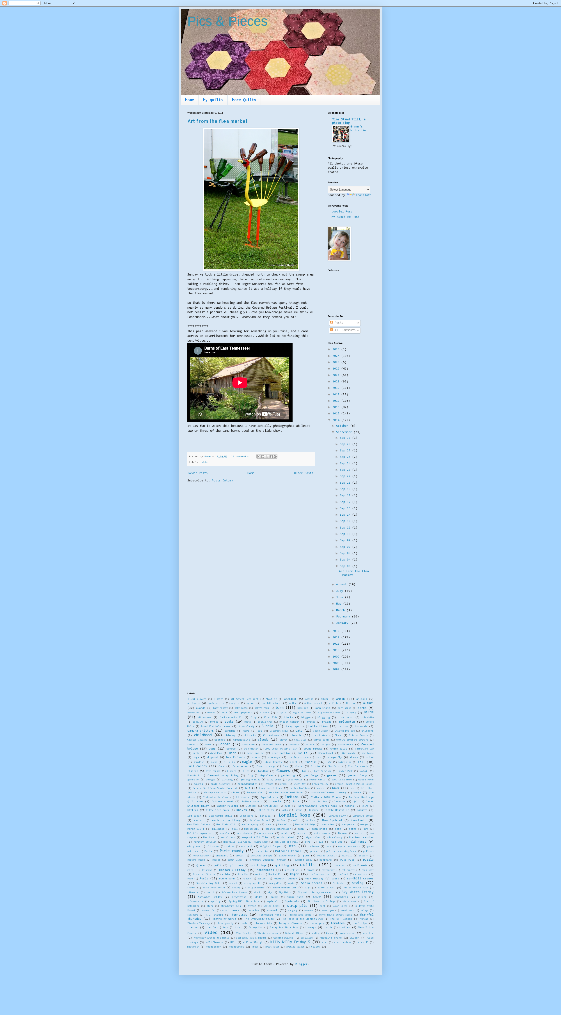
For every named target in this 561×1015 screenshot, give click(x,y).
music (285, 833)
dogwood (212, 757)
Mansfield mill (226, 825)
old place (193, 846)
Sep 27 (346, 450)
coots (208, 745)
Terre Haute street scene (335, 915)
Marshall (283, 825)
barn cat (302, 708)
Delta (302, 753)
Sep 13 (346, 521)
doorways (274, 757)
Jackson (339, 801)
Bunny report (294, 726)
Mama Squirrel (332, 820)
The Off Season (341, 919)
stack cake (349, 901)
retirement (348, 870)
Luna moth (199, 820)
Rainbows (207, 870)
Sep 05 (346, 553)
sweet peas (347, 910)
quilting (282, 865)
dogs (196, 757)
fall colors (197, 766)
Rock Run (243, 874)
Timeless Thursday (198, 923)
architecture (272, 703)
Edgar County (273, 762)
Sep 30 (346, 438)
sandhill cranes (360, 878)
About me (271, 699)
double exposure (299, 757)
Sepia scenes (311, 883)
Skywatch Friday (210, 897)
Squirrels (292, 901)
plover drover (287, 856)
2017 (336, 401)
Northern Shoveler (205, 842)
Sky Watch (285, 892)
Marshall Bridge (305, 825)
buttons (343, 726)
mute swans (322, 833)
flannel (231, 771)
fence (299, 766)
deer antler (255, 753)
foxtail (363, 771)
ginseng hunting (250, 780)
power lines (235, 860)
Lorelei (265, 816)
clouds (263, 739)
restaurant (328, 870)
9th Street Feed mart (244, 699)
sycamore (192, 915)
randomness (265, 870)
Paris (208, 851)
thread (364, 919)
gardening (288, 775)
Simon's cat (326, 887)
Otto (292, 846)
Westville (306, 938)
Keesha (349, 806)
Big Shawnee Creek (329, 713)
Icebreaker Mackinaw (215, 797)
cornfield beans (271, 745)
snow (317, 897)
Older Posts (303, 473)
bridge (326, 722)
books (229, 721)
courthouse (345, 744)
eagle (247, 762)
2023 (336, 362)
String (252, 906)
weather (368, 933)
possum (216, 860)
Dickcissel (325, 753)
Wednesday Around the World (211, 938)
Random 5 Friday (232, 870)
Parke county (231, 851)
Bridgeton (347, 721)
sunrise (254, 910)
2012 (336, 637)
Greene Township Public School (354, 784)
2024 (336, 356)
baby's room (261, 708)
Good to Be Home (342, 780)
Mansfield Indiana (198, 825)
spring (215, 901)
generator (193, 780)
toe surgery (317, 923)
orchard (246, 846)
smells (275, 897)
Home (189, 99)
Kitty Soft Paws (217, 810)
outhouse (313, 846)
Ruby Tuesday (314, 878)
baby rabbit (220, 708)
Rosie (204, 878)
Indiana (292, 797)
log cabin (194, 816)
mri (366, 829)
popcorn (363, 856)
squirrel (272, 901)
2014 (336, 420)
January (343, 623)
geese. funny (357, 775)
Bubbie (267, 726)
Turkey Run (255, 928)
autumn (368, 703)
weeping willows (283, 938)
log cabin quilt (220, 816)
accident (290, 699)
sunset (272, 910)
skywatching (239, 897)
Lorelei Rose (342, 211)
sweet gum (328, 910)
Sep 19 (346, 489)
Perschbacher (201, 856)
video (205, 462)
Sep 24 (346, 463)
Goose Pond (366, 779)
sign (307, 888)
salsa (335, 878)
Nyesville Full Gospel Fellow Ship (245, 842)
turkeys (310, 927)
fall (361, 762)
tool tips (360, 923)
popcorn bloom (196, 860)
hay (352, 788)
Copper (224, 744)
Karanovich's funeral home (317, 806)
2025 (336, 349)
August (342, 584)
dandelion (216, 753)
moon (301, 829)
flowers (283, 771)
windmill (363, 942)
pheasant (222, 855)
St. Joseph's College (321, 901)
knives (241, 810)
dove (318, 757)
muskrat (302, 833)
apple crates (216, 703)
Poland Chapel (326, 856)
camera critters (200, 730)
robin (226, 874)
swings (364, 910)
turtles (344, 927)
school (233, 883)
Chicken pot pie (345, 731)
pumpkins (326, 860)
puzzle (368, 859)
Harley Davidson (300, 788)
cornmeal (293, 745)
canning (230, 731)
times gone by (225, 923)
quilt (217, 865)
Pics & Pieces (227, 21)
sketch (210, 892)
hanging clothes (270, 788)
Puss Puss (347, 860)
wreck (255, 947)
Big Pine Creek (302, 713)
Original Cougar (270, 846)
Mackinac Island (260, 820)
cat (259, 731)
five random (213, 771)
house (357, 792)
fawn (285, 766)
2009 (336, 656)
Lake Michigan (266, 810)
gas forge (311, 775)
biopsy (351, 712)
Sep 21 (346, 483)
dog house (368, 753)
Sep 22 (346, 476)
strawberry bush (231, 906)
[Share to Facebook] (271, 456)
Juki (287, 806)
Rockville (275, 874)
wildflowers (214, 942)
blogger (306, 717)
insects (275, 801)
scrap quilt (252, 883)
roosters (361, 874)
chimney (230, 735)
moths (353, 829)
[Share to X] (267, 456)
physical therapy (261, 856)
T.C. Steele (214, 915)
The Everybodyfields (259, 919)
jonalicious (270, 806)
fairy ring (344, 762)
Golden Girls (317, 780)
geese (331, 775)
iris (296, 801)
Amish (340, 699)
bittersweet (204, 717)
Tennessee (239, 914)
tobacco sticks (263, 923)
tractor (192, 927)
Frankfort (193, 776)
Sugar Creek (339, 906)
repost (310, 870)
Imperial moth (269, 797)
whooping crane (331, 938)
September (345, 432)
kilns (365, 806)
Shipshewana (255, 887)
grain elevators (221, 784)
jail (356, 802)
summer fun (208, 910)
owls (328, 846)
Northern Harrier (361, 837)
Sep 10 (346, 534)
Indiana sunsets (252, 802)
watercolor (347, 933)
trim (225, 928)
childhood (203, 735)
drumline (199, 762)
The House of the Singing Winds (302, 919)
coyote (231, 749)
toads (243, 923)
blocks (288, 717)
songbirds (341, 897)
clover (283, 740)
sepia (291, 883)
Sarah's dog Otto (208, 883)
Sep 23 (346, 470)
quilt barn (236, 866)
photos (240, 856)
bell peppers (243, 712)
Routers (262, 879)
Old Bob (336, 842)
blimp (253, 717)
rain (190, 870)
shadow (191, 888)
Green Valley (320, 784)
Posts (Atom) (222, 480)
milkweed (218, 829)
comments (192, 745)
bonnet (214, 722)
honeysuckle (254, 793)
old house (358, 841)
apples (235, 703)
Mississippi (251, 829)
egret (294, 762)
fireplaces (334, 766)
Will (233, 942)
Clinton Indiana (197, 740)
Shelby (236, 888)
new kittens (227, 837)
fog (304, 771)
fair (329, 762)
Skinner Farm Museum (234, 892)
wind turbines (342, 942)
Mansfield (358, 820)
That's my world (224, 919)
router (247, 879)
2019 (336, 388)
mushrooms (266, 833)
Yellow (315, 947)
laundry (313, 810)
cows (212, 748)
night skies (312, 837)
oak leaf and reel (286, 842)
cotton (310, 745)
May (339, 603)
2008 (336, 663)
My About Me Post (346, 217)
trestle (211, 928)
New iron (208, 837)
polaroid (346, 856)
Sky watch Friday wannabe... (316, 892)
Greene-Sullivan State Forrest (215, 788)
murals (224, 833)
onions (230, 846)
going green (274, 780)
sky (270, 892)
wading (316, 933)
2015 (336, 413)
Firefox (315, 766)
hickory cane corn (215, 793)
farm (221, 766)
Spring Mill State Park (244, 901)
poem (306, 855)
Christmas (271, 735)
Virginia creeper (268, 933)
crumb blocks (313, 749)
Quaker (201, 865)
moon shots (319, 829)
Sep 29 (346, 444)
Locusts (362, 810)
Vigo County (243, 933)
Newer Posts (198, 473)
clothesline (241, 740)
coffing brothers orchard (352, 740)
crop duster (250, 749)
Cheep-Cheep (320, 731)
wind (324, 942)
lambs (284, 810)
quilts (308, 865)
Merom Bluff (195, 829)
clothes (219, 740)
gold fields (295, 780)
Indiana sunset (222, 801)
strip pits (297, 906)
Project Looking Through (268, 860)
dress (354, 757)
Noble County (334, 837)
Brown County (246, 726)
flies (246, 771)
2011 (336, 643)
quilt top (258, 865)
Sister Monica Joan (355, 888)
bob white (368, 717)
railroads (360, 865)
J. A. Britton (318, 802)
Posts (338, 322)
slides (258, 897)
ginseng (227, 779)
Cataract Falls (279, 731)
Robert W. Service (204, 874)
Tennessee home (270, 915)
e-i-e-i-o (230, 762)
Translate (363, 195)
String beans (271, 906)
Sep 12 (346, 527)
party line (262, 851)
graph (283, 784)
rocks (258, 874)
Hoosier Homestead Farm (286, 792)
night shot (286, 837)
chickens (367, 731)
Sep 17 (346, 502)
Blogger (301, 964)
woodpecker (213, 947)
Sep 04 (346, 559)
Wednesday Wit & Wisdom (251, 938)
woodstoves (236, 947)
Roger (294, 874)
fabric (310, 762)
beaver (211, 713)
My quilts (213, 99)
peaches (315, 851)
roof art (343, 874)
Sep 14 (346, 514)
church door (319, 735)
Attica (350, 703)
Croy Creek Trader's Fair (281, 749)
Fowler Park (345, 771)
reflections (292, 870)
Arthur (293, 703)
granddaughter (247, 784)
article (333, 703)
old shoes (213, 846)
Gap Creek (267, 776)
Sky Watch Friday (358, 892)
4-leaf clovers (196, 699)
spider (362, 897)
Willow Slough (253, 942)
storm (210, 906)
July (340, 591)
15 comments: (241, 456)
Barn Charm (322, 708)
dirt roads (348, 753)
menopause (348, 825)
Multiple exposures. (200, 833)
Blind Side (270, 717)
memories (328, 824)
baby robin (241, 708)
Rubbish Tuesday (285, 878)
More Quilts (244, 99)
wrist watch (272, 947)
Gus (247, 788)
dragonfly (335, 757)
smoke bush (295, 897)
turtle (328, 928)
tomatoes (338, 923)
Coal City (300, 740)
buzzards (361, 726)
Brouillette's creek (215, 726)
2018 (336, 394)
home (236, 792)
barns (362, 708)
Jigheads (251, 806)
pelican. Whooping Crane (341, 851)
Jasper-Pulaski (227, 806)
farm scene (240, 766)
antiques (193, 703)
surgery (292, 910)
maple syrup (250, 824)
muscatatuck (245, 833)
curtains (198, 753)
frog (250, 776)
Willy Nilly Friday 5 (290, 942)
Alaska (309, 699)
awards (200, 708)
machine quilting (226, 820)
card (246, 731)
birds (369, 712)
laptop (298, 810)
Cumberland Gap (364, 749)
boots (247, 722)
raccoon (340, 865)
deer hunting (281, 753)
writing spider (295, 947)
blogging (324, 717)
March (341, 610)
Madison (281, 820)
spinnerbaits (195, 901)
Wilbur (354, 938)
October (343, 426)
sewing (358, 883)
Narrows (342, 833)
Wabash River (294, 933)
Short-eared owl (284, 887)
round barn (227, 878)
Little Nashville (337, 810)
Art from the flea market (217, 121)
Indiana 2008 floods (326, 797)
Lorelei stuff (337, 816)
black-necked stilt (231, 717)
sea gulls (275, 883)
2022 (336, 368)
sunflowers (231, 910)
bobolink (198, 722)
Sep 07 (346, 547)
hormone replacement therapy (329, 793)
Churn (338, 735)
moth (338, 829)
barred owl (194, 713)
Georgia (210, 780)
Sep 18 (346, 495)
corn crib (248, 745)
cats (298, 730)
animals (361, 699)
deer (232, 753)
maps (269, 825)
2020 (336, 381)
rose (190, 879)
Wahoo (329, 933)
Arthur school (313, 703)
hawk (335, 788)
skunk (257, 892)
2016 (336, 407)
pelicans (368, 851)
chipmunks (250, 735)
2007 (336, 669)
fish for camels (358, 766)
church (296, 735)
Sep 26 (346, 457)
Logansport (246, 816)
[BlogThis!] (263, 456)
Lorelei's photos (363, 816)
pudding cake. (303, 860)
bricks (311, 722)
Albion (324, 699)
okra (307, 842)
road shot (368, 870)
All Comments (344, 330)
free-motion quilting (222, 775)
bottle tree (265, 722)
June (340, 597)
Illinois (243, 797)
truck (238, 928)
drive (370, 757)
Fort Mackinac (322, 771)
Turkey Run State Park (284, 928)
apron (250, 703)
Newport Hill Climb (255, 837)
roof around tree (320, 874)
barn (280, 708)
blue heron (345, 717)
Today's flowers (290, 923)
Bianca (264, 712)
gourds (198, 784)
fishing (192, 771)
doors (256, 757)
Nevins (358, 833)
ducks (214, 762)
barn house (344, 708)
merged (364, 825)
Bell (224, 713)
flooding (262, 771)
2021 (336, 375)
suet (322, 906)
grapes (269, 784)
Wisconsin (193, 947)
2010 (336, 650)
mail (296, 820)
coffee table (321, 740)
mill (235, 829)
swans (308, 910)
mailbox (310, 820)
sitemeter (193, 892)
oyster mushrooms (349, 846)
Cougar (325, 744)
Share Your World (214, 888)
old (321, 842)
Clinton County (358, 735)
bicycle (281, 713)
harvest (321, 788)
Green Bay (300, 784)
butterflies (318, 726)
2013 (336, 631)
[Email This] (258, 456)
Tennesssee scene (300, 915)
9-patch (218, 699)
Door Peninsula (235, 757)
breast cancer (289, 722)
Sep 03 (346, 566)
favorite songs (266, 766)
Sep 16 (346, 508)
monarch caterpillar (278, 829)
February (344, 616)
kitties (192, 810)
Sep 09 (346, 540)
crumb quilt (338, 749)
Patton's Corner (288, 851)
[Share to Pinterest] (275, 456)
